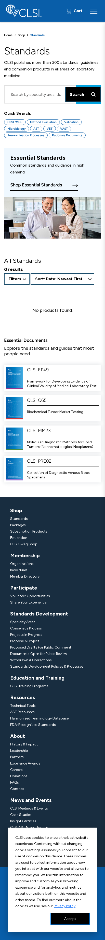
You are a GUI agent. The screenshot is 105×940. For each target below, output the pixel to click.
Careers (16, 770)
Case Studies (21, 815)
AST (36, 128)
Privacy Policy (64, 906)
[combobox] (62, 279)
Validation (71, 122)
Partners (17, 757)
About (17, 736)
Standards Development (39, 614)
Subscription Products (28, 531)
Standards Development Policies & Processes (46, 666)
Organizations (22, 564)
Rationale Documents (67, 135)
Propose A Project (24, 641)
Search (77, 94)
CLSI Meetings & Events (29, 808)
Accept (70, 919)
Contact (17, 789)
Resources (22, 697)
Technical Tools (23, 705)
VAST (64, 128)
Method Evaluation (43, 122)
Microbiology (16, 128)
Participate (23, 588)
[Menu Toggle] (94, 11)
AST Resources (22, 712)
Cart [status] (78, 10)
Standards (19, 519)
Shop (21, 35)
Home (8, 35)
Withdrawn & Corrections (31, 660)
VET (49, 128)
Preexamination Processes (25, 135)
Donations (19, 776)
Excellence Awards (25, 763)
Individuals (19, 570)
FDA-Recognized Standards (33, 725)
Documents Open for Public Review (38, 654)
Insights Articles (23, 821)
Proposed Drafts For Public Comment (40, 647)
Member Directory (25, 576)
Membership (25, 555)
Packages (18, 525)
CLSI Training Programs (29, 686)
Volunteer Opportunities (30, 596)
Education (18, 538)
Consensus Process (26, 628)
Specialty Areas (22, 622)
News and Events (30, 800)
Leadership (19, 750)
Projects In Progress (26, 635)
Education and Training (37, 678)
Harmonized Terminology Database (39, 718)
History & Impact (24, 744)
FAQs (14, 782)
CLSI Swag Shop (23, 544)
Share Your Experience (28, 602)
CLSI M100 (14, 122)
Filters (15, 278)
